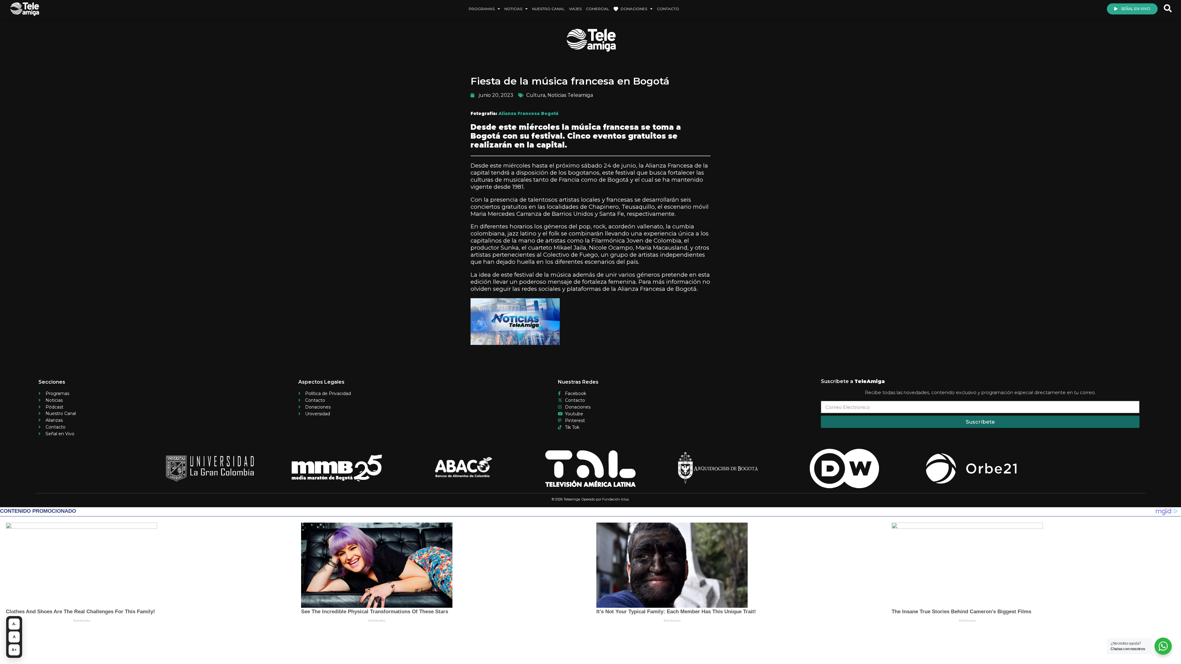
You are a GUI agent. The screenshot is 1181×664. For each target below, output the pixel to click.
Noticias (513, 8)
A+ (14, 650)
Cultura (535, 95)
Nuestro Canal (548, 8)
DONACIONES (634, 8)
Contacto (668, 8)
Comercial (597, 8)
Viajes (575, 8)
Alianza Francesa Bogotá (529, 113)
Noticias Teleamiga (570, 95)
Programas (482, 8)
